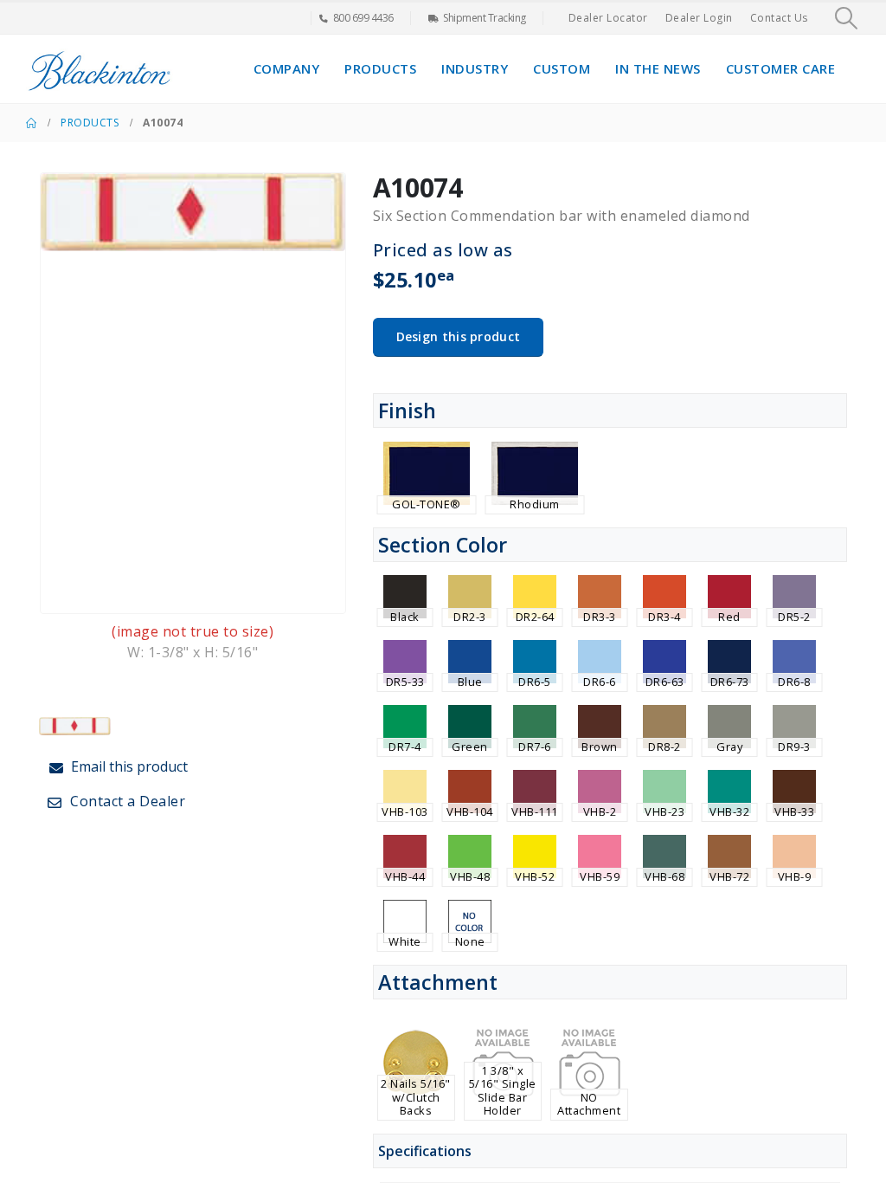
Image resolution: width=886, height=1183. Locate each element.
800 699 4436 (363, 17)
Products (380, 68)
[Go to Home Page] (31, 123)
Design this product (458, 336)
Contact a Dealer (126, 801)
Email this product (127, 766)
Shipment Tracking (484, 17)
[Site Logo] (99, 69)
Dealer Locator (608, 17)
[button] (846, 18)
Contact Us (779, 17)
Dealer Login (699, 17)
